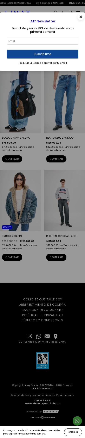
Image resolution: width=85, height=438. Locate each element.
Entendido (73, 432)
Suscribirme (42, 54)
